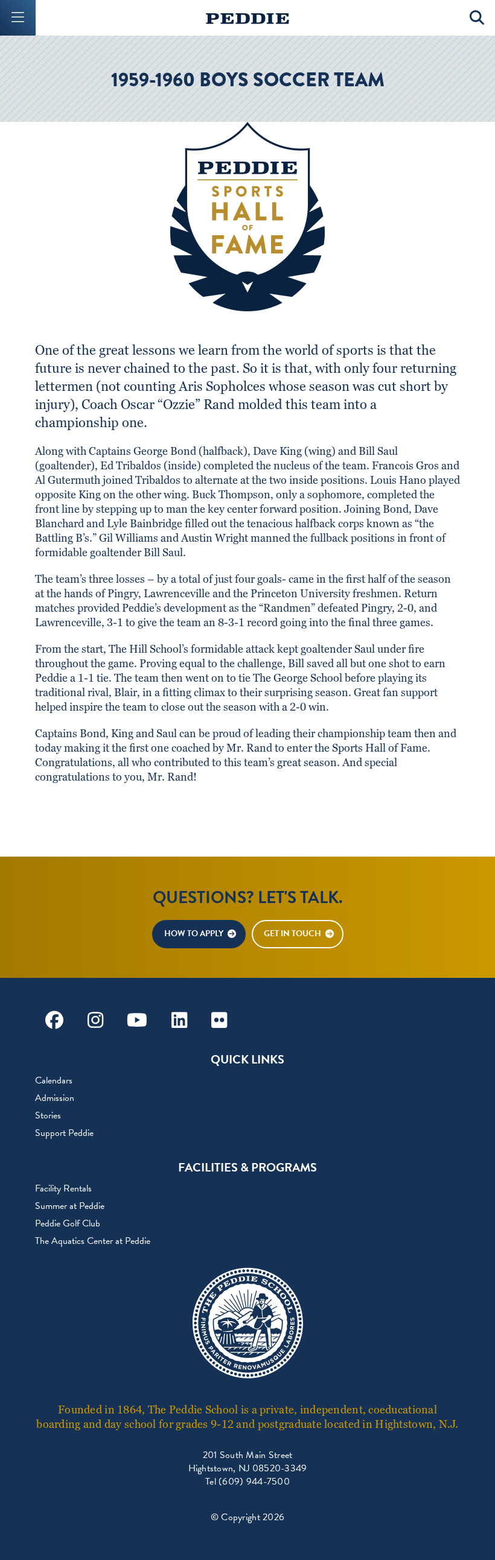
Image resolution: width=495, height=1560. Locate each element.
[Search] (477, 18)
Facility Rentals (63, 1188)
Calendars (53, 1080)
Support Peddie (64, 1133)
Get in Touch (292, 933)
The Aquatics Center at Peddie (92, 1241)
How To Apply (193, 933)
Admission (54, 1098)
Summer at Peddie (69, 1206)
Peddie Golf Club (67, 1223)
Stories (48, 1115)
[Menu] (18, 18)
